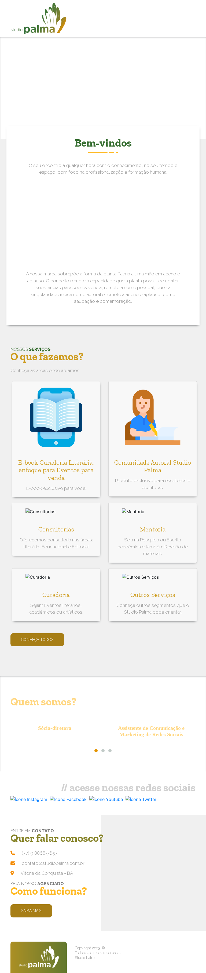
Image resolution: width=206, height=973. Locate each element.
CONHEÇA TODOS (37, 639)
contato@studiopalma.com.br (53, 863)
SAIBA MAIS (31, 911)
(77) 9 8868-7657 (39, 853)
